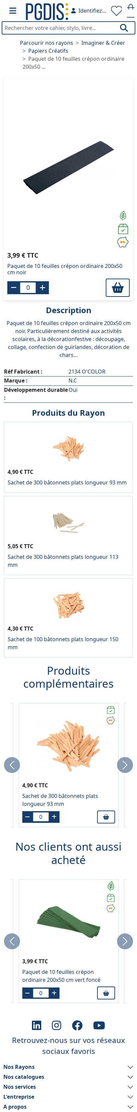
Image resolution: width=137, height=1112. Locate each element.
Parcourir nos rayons (46, 42)
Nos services (19, 1086)
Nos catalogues (23, 1076)
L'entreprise (18, 1096)
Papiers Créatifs (48, 50)
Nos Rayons (19, 1066)
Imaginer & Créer (103, 42)
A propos (15, 1106)
